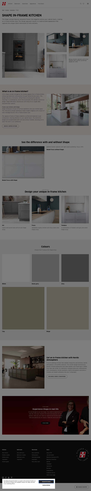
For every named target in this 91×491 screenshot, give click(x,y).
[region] (28, 484)
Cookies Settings (46, 485)
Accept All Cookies (46, 481)
